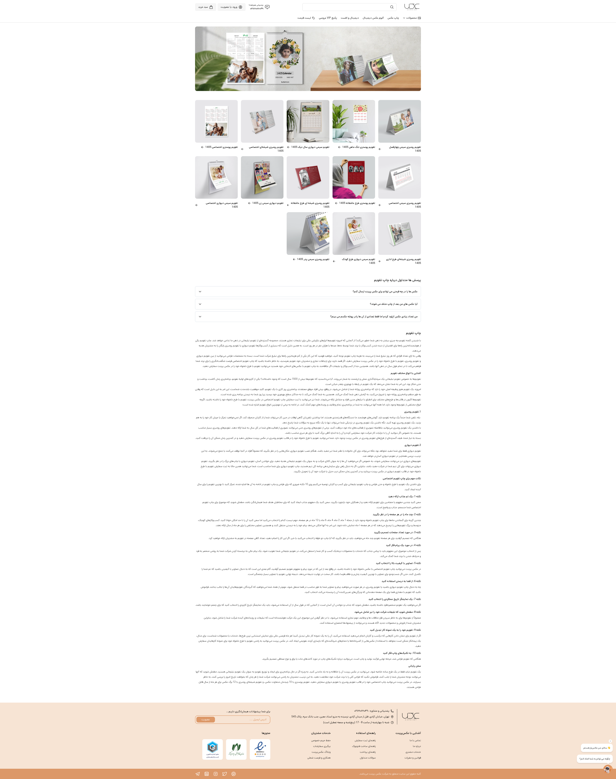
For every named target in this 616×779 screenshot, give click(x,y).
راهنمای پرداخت (368, 752)
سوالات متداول (368, 758)
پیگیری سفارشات (322, 746)
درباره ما (417, 746)
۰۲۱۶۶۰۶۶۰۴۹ (256, 8)
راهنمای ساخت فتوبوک (364, 746)
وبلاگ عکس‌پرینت (321, 752)
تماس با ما (415, 740)
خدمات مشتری (413, 752)
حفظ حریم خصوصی (321, 740)
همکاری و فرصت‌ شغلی (319, 758)
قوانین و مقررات (413, 758)
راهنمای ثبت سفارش (365, 740)
